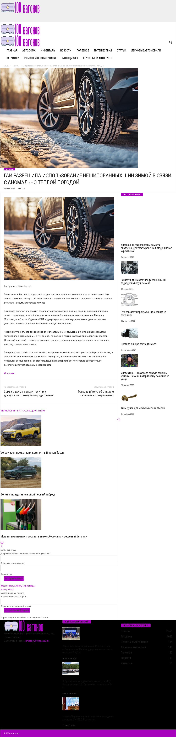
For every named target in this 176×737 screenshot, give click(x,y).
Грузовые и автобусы (97, 58)
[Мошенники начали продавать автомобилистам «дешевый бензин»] (59, 514)
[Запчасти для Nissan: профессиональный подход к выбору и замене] (146, 267)
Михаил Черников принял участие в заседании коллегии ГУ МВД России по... (88, 718)
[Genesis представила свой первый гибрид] (59, 472)
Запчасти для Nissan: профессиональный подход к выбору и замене (143, 281)
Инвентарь (48, 50)
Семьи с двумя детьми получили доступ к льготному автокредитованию (29, 393)
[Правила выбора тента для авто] (146, 331)
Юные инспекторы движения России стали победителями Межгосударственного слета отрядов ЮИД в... (87, 649)
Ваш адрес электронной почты (16, 606)
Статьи (121, 50)
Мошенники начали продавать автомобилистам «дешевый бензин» (44, 536)
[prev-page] (1, 543)
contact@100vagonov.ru (36, 641)
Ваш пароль (6, 574)
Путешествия (103, 50)
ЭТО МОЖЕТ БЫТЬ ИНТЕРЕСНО (15, 410)
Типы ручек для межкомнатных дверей (143, 408)
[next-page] (3, 543)
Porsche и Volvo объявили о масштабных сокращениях (96, 393)
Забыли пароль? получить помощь (18, 586)
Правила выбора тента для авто (138, 344)
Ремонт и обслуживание (40, 58)
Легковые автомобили (146, 50)
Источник (9, 373)
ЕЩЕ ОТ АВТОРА (37, 410)
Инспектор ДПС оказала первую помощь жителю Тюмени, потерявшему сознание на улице (145, 376)
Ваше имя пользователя (13, 563)
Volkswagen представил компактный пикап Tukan (32, 452)
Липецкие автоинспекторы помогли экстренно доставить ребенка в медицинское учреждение (146, 248)
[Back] (2, 546)
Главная (12, 50)
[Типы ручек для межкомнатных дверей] (146, 395)
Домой (6, 66)
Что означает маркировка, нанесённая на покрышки (143, 313)
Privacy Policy (7, 589)
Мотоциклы (70, 58)
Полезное (82, 50)
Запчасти (13, 58)
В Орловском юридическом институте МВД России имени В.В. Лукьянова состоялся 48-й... (87, 684)
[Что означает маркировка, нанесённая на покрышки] (146, 299)
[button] (170, 42)
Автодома (29, 50)
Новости (65, 50)
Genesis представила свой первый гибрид (28, 494)
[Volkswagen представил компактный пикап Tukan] (59, 430)
